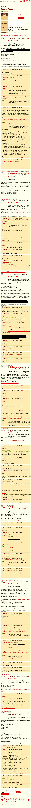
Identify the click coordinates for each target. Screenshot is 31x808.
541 (20, 558)
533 (20, 705)
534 (20, 667)
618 (20, 340)
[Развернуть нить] (10, 40)
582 (20, 313)
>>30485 (4, 448)
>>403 (10, 647)
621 (20, 358)
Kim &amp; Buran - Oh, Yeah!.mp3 (11, 354)
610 (20, 479)
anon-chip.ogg (6, 348)
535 (15, 508)
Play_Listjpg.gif (6, 747)
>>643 (10, 164)
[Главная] (29, 1)
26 (6, 801)
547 (20, 398)
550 (20, 417)
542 (20, 568)
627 (20, 230)
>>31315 (4, 233)
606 (20, 446)
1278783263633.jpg (6, 675)
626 (20, 218)
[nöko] (15, 32)
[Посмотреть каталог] (23, 1)
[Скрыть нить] (28, 38)
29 (13, 801)
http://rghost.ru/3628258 (8, 708)
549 (20, 411)
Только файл (14, 790)
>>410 (3, 665)
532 (20, 699)
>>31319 (4, 245)
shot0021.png (6, 262)
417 (20, 662)
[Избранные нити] (21, 1)
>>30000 (4, 697)
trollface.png (6, 77)
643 (20, 118)
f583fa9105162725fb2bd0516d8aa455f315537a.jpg (16, 652)
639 (20, 86)
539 (20, 543)
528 (20, 775)
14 (4, 799)
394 (27, 582)
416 (18, 651)
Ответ (15, 40)
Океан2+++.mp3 (7, 360)
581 (20, 307)
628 (20, 238)
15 (6, 799)
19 (15, 799)
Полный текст (19, 157)
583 (27, 430)
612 (20, 499)
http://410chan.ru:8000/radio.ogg (14, 63)
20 (17, 799)
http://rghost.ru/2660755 (15, 658)
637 (20, 69)
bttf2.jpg (5, 544)
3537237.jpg (4, 365)
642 (25, 175)
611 (20, 490)
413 (20, 625)
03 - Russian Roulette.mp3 (9, 342)
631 (20, 255)
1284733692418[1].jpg (6, 580)
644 (20, 159)
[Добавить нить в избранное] (8, 40)
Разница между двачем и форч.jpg (12, 418)
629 (20, 243)
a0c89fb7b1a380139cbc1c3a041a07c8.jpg (13, 560)
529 (20, 784)
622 (27, 200)
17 (11, 799)
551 (27, 274)
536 (20, 522)
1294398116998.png (6, 199)
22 (21, 799)
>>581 (3, 316)
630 (20, 249)
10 (19, 798)
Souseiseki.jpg (4, 428)
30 (15, 801)
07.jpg (4, 88)
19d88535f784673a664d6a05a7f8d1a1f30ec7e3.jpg (16, 119)
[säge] (10, 32)
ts (13, 1)
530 (27, 676)
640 (24, 97)
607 (20, 458)
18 (13, 799)
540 (20, 553)
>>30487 (4, 460)
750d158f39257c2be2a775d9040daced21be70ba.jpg (16, 322)
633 (27, 38)
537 (20, 527)
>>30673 (10, 547)
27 (9, 801)
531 (20, 694)
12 (24, 798)
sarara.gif (5, 481)
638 (20, 76)
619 (20, 346)
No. (24, 38)
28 (11, 801)
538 (20, 532)
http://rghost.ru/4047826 (15, 92)
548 (20, 406)
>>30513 (4, 493)
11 (21, 798)
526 (10, 714)
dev (8, 1)
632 (20, 260)
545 (20, 385)
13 (26, 798)
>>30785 (4, 393)
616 (20, 321)
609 (20, 470)
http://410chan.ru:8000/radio (16, 440)
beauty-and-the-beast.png (9, 570)
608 (20, 465)
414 (18, 630)
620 (20, 352)
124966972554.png (8, 161)
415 (20, 640)
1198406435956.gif (8, 642)
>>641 (10, 123)
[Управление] (27, 1)
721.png (5, 98)
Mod (2, 796)
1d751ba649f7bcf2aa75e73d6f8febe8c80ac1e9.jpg (14, 272)
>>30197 (4, 787)
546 (20, 390)
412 (20, 613)
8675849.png (4, 505)
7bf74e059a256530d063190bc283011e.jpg (14, 631)
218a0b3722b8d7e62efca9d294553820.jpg (12, 171)
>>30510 (4, 473)
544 (15, 368)
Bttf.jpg (5, 534)
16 (9, 799)
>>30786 (4, 401)
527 (20, 745)
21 (19, 799)
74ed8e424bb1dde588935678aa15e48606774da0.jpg (14, 35)
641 (20, 107)
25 (4, 801)
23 (24, 799)
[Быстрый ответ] (11, 40)
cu (5, 1)
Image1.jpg (4, 711)
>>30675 (10, 562)
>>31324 (10, 264)
